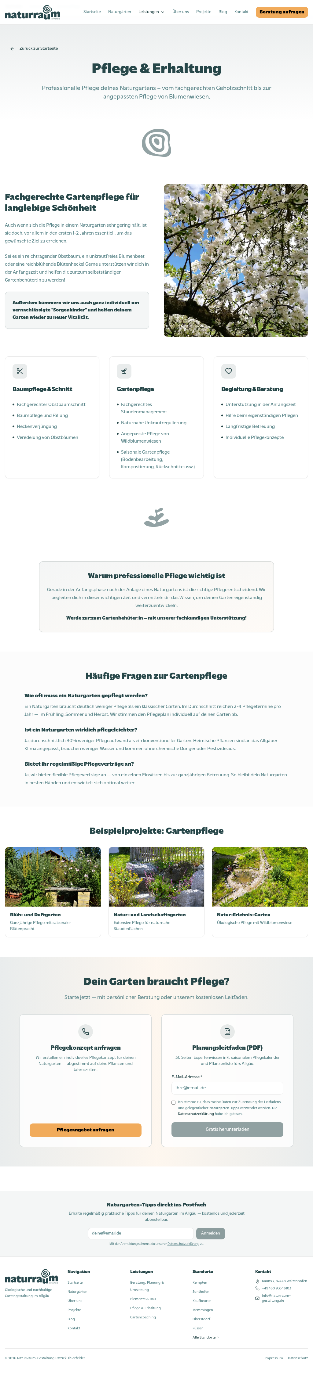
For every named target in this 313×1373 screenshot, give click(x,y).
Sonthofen (201, 1291)
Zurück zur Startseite (39, 49)
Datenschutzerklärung (196, 1114)
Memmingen (203, 1310)
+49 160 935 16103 (276, 1288)
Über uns (180, 12)
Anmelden (210, 1233)
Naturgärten (119, 12)
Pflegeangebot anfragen (85, 1130)
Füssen (198, 1328)
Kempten (200, 1282)
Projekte (203, 12)
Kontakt (241, 12)
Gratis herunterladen (227, 1129)
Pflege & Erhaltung (145, 1308)
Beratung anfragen (282, 12)
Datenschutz (298, 1358)
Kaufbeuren (202, 1301)
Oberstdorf (201, 1319)
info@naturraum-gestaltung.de (276, 1298)
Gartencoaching (143, 1317)
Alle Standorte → (206, 1337)
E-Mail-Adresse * (186, 1077)
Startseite (92, 12)
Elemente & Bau (143, 1299)
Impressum (274, 1358)
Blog (223, 12)
